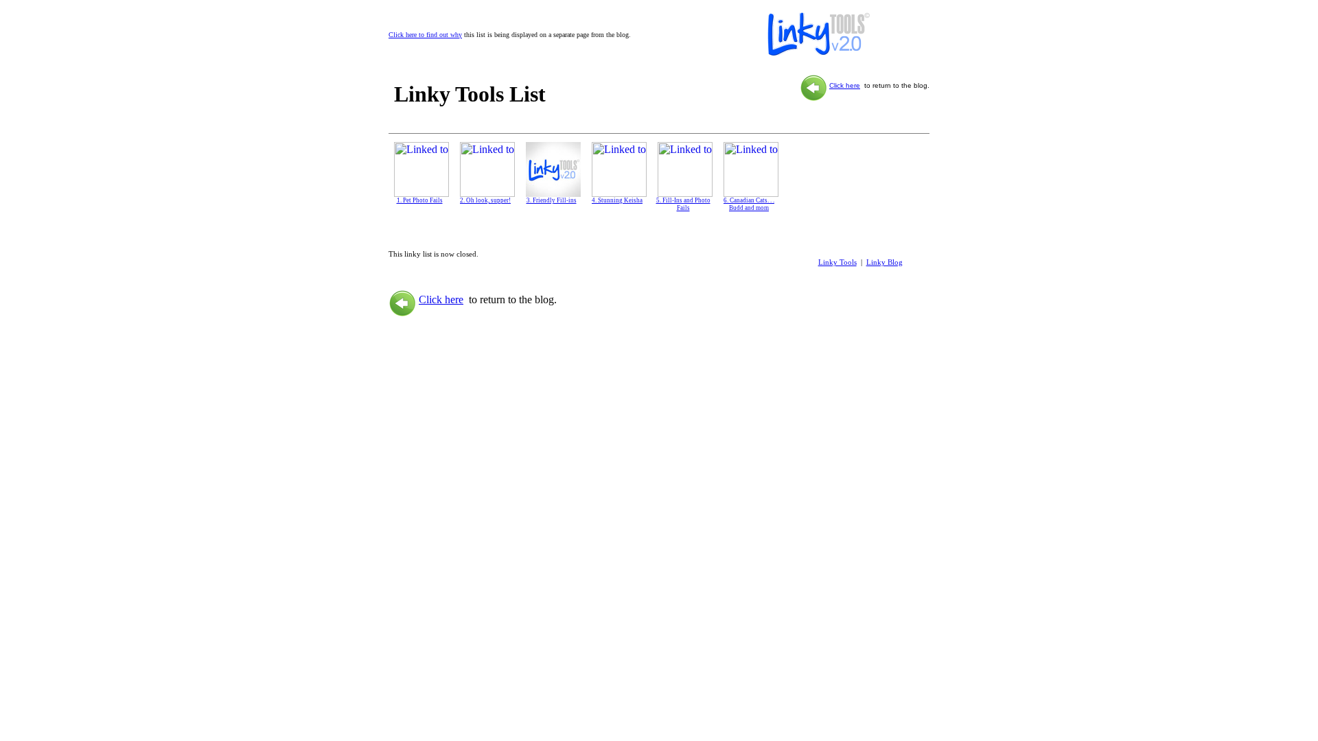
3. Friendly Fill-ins (552, 200)
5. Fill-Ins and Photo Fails (683, 204)
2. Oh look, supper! (485, 200)
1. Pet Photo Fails (420, 200)
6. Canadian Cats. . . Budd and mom (749, 204)
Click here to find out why (425, 34)
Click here (844, 85)
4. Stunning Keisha (617, 200)
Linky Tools (837, 262)
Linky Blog (884, 262)
